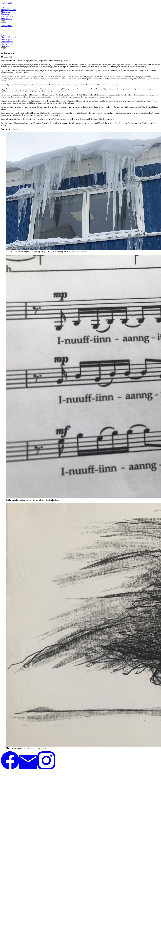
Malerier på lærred (8, 10)
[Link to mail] (28, 769)
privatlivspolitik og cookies (9, 780)
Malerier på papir (8, 12)
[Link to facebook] (10, 769)
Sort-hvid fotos (7, 16)
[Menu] (3, 31)
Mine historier (6, 19)
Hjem (3, 7)
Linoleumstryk (7, 14)
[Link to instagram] (46, 769)
